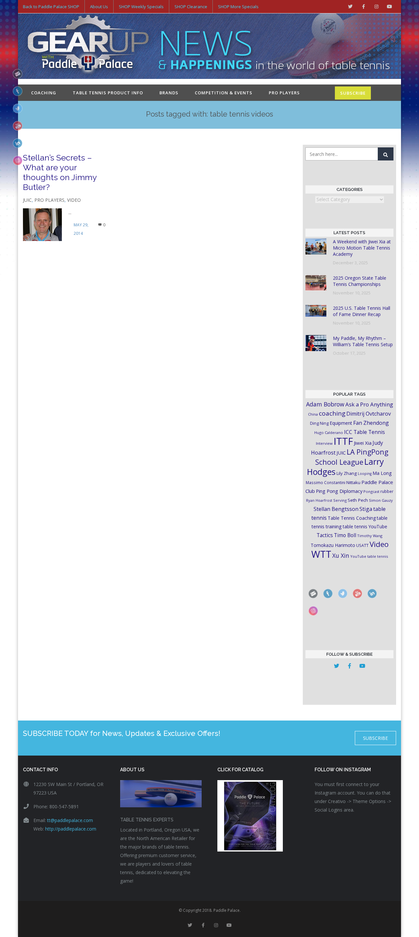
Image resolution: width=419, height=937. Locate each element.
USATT (362, 545)
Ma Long (382, 473)
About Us (99, 6)
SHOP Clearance (190, 6)
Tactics (325, 535)
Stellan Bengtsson (336, 509)
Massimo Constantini (325, 482)
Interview (324, 443)
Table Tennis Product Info (108, 93)
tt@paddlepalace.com (70, 820)
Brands (168, 93)
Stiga (365, 509)
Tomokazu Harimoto (333, 545)
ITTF (343, 441)
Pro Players (284, 93)
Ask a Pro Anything (369, 404)
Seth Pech (358, 500)
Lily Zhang (347, 473)
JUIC (27, 200)
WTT (321, 554)
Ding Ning (319, 423)
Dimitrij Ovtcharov (368, 413)
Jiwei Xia (363, 443)
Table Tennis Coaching (352, 518)
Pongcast (371, 491)
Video (74, 200)
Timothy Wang (369, 535)
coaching (332, 413)
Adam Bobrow (325, 404)
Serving (340, 500)
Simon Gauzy (381, 500)
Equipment (341, 423)
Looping (365, 473)
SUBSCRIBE (353, 93)
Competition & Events (223, 93)
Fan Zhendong (371, 422)
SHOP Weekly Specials (141, 6)
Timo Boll (345, 535)
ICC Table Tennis (364, 432)
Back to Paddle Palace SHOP (51, 6)
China (313, 414)
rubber (386, 491)
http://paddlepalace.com (70, 829)
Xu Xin (340, 555)
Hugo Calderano (328, 432)
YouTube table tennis (369, 556)
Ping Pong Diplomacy (339, 491)
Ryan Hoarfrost (319, 500)
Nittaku (353, 482)
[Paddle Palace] (88, 47)
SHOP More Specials (238, 6)
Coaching (43, 93)
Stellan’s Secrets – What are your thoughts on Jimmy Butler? (60, 172)
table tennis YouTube (365, 526)
